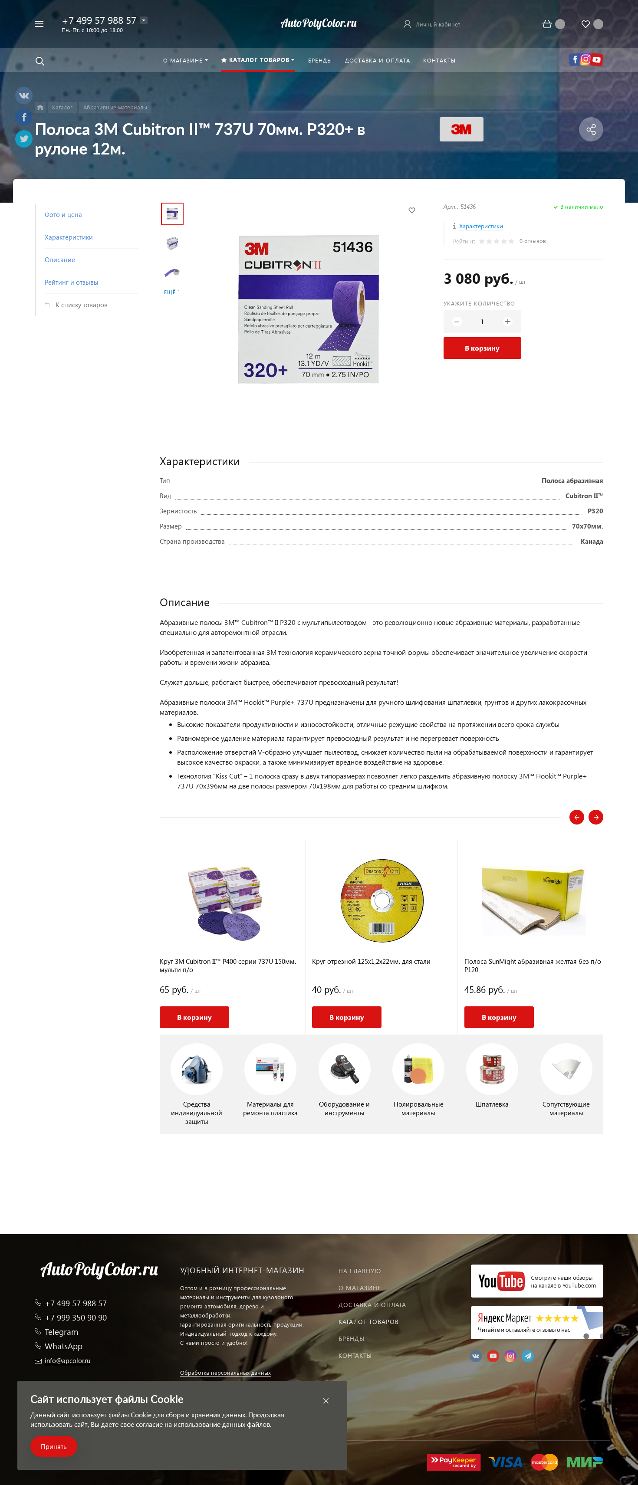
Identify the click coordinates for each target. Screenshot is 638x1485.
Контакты (355, 1355)
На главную (360, 1271)
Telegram (61, 1331)
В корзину (482, 347)
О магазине (360, 1288)
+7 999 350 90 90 (76, 1317)
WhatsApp (63, 1345)
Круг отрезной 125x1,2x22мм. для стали (371, 961)
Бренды (352, 1338)
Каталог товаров (369, 1321)
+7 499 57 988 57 (99, 19)
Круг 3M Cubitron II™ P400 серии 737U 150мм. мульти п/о (228, 965)
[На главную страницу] (319, 22)
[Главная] (40, 107)
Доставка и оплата (372, 1305)
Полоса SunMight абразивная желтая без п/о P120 (532, 965)
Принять (54, 1446)
